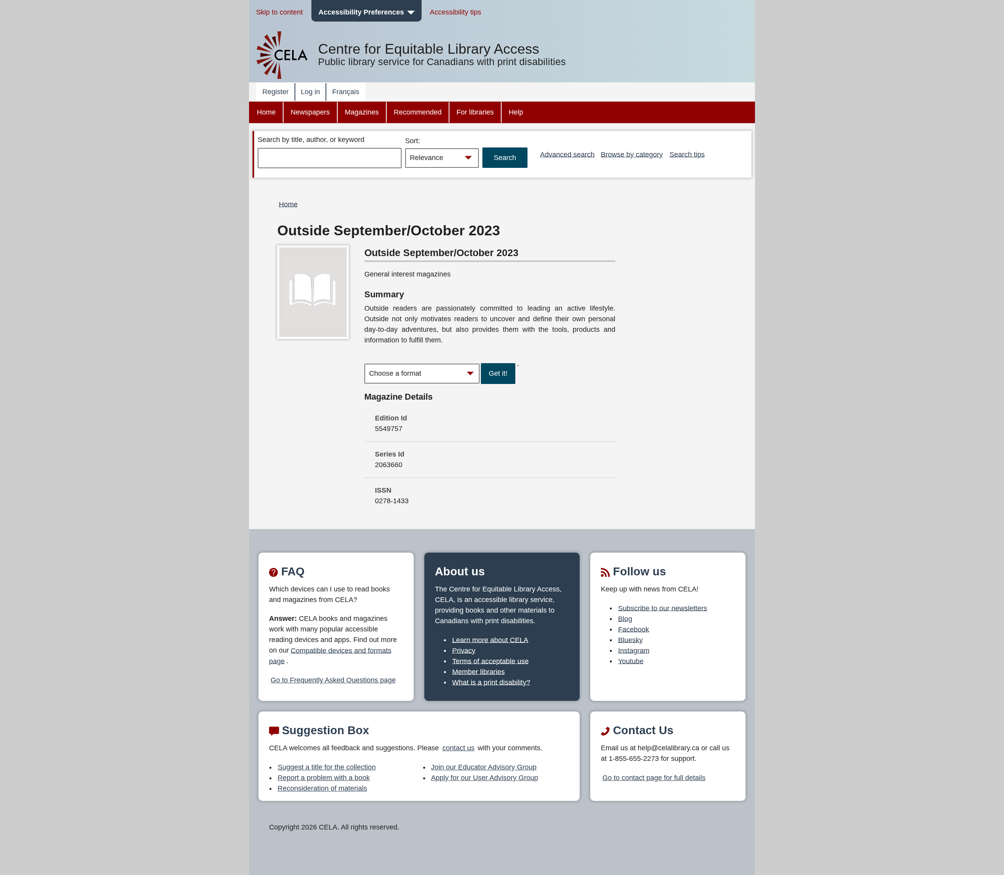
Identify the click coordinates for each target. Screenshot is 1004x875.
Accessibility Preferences (361, 12)
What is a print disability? (491, 682)
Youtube (631, 661)
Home (266, 112)
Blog (625, 618)
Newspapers (310, 112)
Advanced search (567, 154)
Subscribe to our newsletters (662, 608)
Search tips (687, 154)
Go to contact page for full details (654, 778)
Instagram (633, 650)
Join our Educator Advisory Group (484, 767)
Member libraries (478, 671)
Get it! (498, 373)
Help (516, 112)
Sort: (412, 141)
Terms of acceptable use (490, 661)
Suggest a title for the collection (327, 767)
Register (275, 92)
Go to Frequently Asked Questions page (333, 680)
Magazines (362, 112)
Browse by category (632, 154)
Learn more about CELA (490, 640)
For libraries (475, 112)
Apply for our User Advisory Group (484, 778)
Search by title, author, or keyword (311, 140)
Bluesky (630, 640)
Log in (310, 92)
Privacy (463, 650)
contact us (458, 748)
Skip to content (279, 12)
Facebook (633, 629)
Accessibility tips (455, 12)
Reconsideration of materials (322, 788)
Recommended (418, 112)
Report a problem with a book (324, 778)
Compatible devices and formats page (330, 655)
